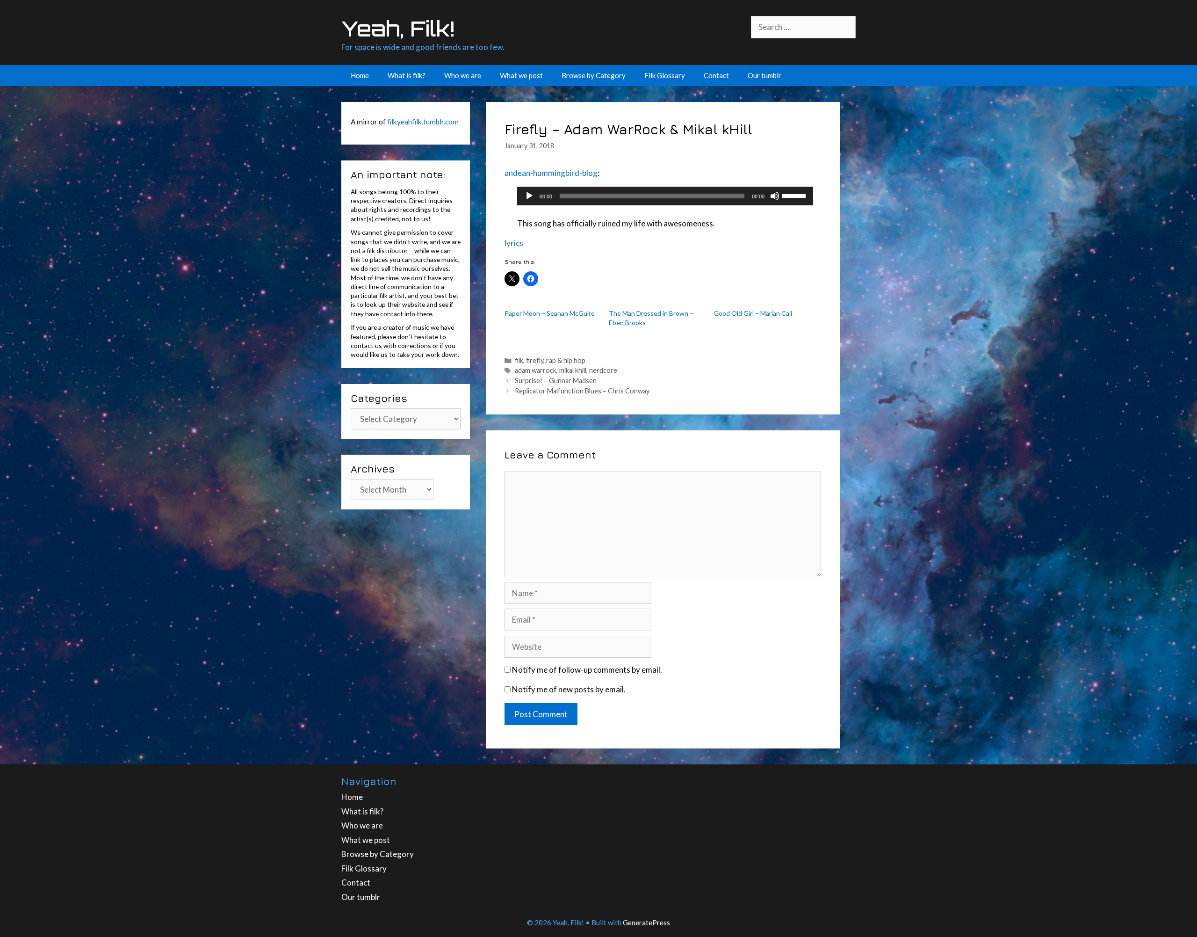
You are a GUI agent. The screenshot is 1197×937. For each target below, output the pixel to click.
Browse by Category (594, 75)
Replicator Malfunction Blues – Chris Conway (582, 391)
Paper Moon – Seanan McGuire (550, 313)
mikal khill (572, 370)
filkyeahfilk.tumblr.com (423, 121)
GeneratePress (646, 922)
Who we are (462, 75)
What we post (521, 75)
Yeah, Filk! (397, 28)
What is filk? (406, 75)
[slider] (795, 195)
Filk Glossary (664, 75)
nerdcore (603, 370)
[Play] (529, 196)
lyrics (514, 243)
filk (519, 360)
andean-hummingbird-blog (551, 173)
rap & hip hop (565, 360)
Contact (716, 75)
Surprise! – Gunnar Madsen (556, 381)
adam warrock (535, 370)
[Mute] (774, 196)
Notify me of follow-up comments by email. (587, 670)
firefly (534, 360)
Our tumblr (764, 75)
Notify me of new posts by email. (569, 689)
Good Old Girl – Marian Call (753, 313)
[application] (665, 196)
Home (360, 75)
